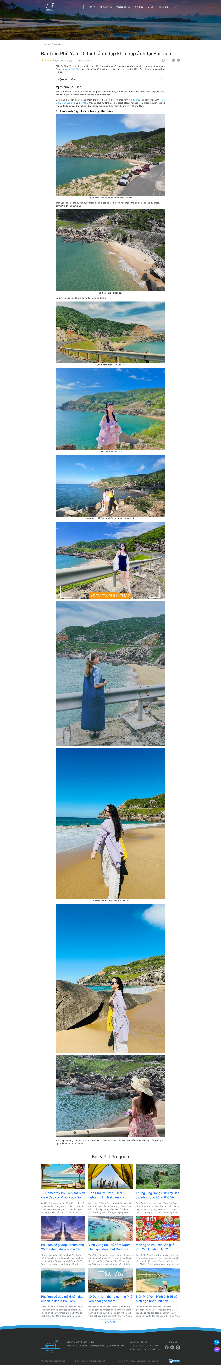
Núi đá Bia (134, 99)
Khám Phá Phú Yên (60, 44)
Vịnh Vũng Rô (68, 103)
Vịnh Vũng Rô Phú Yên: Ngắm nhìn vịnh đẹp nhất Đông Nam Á (109, 1249)
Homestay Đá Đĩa (70, 69)
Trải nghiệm (90, 7)
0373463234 (152, 1346)
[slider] (48, 60)
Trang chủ (120, 1361)
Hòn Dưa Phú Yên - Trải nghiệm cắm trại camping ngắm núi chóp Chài (106, 1197)
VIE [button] (174, 7)
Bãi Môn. (83, 103)
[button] (162, 79)
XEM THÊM (110, 1322)
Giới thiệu (138, 7)
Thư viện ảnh (106, 7)
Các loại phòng (123, 7)
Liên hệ (151, 7)
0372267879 (138, 1346)
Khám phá (163, 7)
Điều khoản (80, 1361)
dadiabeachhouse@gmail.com (146, 1349)
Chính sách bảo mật (96, 1361)
